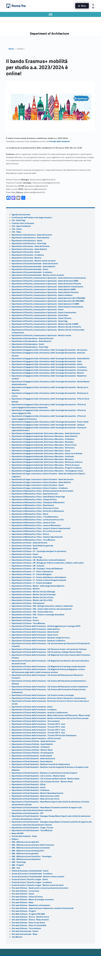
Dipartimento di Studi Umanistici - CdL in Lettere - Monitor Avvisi (38, 776)
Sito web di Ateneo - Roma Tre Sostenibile (29, 925)
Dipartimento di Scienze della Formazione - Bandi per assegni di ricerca (41, 637)
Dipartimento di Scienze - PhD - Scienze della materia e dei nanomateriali (41, 609)
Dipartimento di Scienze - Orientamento (28, 603)
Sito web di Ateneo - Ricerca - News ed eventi (30, 919)
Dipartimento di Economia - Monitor (26, 257)
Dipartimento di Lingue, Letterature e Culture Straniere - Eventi (38, 485)
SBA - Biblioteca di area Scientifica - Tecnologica (32, 856)
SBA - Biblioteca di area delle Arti (25, 842)
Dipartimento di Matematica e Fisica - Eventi (30, 514)
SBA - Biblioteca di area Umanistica (26, 859)
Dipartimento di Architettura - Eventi (27, 240)
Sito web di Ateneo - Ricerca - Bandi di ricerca (30, 917)
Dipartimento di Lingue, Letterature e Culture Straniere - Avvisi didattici (41, 482)
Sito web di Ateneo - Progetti (24, 911)
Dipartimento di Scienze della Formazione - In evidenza (34, 709)
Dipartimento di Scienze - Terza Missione (28, 623)
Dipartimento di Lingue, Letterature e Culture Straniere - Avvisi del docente (43, 479)
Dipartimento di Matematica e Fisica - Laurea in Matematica (36, 525)
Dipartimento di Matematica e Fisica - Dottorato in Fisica (35, 508)
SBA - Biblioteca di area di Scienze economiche (31, 847)
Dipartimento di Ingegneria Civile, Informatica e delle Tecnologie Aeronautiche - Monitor (48, 373)
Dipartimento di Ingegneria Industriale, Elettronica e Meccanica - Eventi (41, 450)
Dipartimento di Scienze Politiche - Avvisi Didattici (32, 744)
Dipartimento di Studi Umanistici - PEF (27, 813)
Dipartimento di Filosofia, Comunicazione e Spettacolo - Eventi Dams (40, 315)
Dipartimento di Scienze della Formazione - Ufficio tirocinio (36, 738)
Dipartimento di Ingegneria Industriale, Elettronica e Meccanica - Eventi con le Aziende (47, 453)
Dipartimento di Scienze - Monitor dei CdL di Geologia (34, 594)
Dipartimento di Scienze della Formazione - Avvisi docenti (35, 632)
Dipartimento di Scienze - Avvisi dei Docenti (29, 542)
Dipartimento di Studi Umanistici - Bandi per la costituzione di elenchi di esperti (44, 773)
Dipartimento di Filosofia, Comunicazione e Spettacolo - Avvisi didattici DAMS (44, 289)
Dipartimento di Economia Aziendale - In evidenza (32, 272)
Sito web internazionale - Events (25, 931)
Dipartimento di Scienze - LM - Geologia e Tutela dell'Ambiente (37, 568)
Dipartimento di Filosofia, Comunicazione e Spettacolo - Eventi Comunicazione (44, 312)
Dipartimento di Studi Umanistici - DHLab (28, 784)
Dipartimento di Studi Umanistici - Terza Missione (32, 830)
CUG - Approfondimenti (21, 226)
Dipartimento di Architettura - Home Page (29, 243)
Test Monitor (17, 937)
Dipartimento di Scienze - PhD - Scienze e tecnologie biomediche (38, 614)
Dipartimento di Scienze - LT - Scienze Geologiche (32, 583)
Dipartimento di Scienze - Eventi (25, 554)
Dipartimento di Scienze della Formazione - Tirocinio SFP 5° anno (38, 732)
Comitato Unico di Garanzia (23, 223)
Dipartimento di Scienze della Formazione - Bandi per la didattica (38, 640)
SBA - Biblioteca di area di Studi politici (28, 850)
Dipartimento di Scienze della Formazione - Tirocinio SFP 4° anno (38, 730)
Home (11, 48)
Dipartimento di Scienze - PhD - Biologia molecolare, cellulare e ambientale (42, 606)
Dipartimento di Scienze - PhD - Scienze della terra (32, 611)
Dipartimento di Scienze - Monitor (26, 588)
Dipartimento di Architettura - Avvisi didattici (30, 237)
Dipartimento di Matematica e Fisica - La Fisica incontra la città (38, 519)
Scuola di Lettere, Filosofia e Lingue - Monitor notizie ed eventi (38, 885)
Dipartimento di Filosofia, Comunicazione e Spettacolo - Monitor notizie (41, 335)
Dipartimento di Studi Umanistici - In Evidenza (30, 790)
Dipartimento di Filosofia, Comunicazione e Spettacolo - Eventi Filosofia (41, 318)
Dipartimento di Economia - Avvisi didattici (29, 249)
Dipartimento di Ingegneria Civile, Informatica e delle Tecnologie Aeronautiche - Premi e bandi (50, 422)
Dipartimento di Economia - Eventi (26, 252)
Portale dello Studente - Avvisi (24, 836)
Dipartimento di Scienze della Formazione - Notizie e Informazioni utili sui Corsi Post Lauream (50, 718)
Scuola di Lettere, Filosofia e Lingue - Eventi (30, 879)
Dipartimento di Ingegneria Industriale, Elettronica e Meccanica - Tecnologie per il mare (47, 470)
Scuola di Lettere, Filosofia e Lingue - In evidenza (32, 882)
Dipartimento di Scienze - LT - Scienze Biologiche (31, 574)
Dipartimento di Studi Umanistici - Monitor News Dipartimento (37, 793)
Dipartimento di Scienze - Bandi (25, 548)
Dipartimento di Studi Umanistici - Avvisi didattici (32, 761)
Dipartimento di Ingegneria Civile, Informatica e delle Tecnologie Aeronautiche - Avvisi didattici (51, 358)
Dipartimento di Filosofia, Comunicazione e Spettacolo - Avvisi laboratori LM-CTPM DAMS (48, 298)
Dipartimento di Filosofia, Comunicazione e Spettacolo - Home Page (39, 321)
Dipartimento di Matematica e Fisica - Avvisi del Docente (35, 493)
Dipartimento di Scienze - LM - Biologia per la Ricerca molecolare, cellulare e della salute (48, 563)
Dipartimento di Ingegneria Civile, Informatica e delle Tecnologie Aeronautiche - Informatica (49, 370)
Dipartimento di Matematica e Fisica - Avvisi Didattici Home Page (38, 496)
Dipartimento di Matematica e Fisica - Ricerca (30, 534)
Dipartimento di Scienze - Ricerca (25, 620)
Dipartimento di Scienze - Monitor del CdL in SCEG (32, 600)
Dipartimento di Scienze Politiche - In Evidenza (31, 747)
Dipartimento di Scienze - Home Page (27, 557)
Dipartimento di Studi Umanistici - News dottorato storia (35, 798)
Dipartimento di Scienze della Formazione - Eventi (32, 706)
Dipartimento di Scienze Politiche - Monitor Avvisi (32, 750)
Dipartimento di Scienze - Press (24, 617)
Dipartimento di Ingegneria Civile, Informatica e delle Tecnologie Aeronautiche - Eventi (47, 364)
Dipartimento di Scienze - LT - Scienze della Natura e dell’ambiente (39, 577)
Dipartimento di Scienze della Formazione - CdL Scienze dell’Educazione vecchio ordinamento (50, 686)
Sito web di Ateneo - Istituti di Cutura (27, 896)
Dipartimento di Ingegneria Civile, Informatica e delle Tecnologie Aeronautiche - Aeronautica (49, 350)
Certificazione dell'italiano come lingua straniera (32, 217)
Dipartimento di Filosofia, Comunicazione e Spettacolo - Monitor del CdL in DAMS (45, 324)
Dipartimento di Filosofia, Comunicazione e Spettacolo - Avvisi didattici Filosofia (45, 292)
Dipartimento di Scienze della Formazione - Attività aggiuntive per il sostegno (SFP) (46, 626)
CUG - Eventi (17, 229)
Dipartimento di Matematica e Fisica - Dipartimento (33, 505)
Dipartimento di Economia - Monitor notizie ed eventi (34, 260)
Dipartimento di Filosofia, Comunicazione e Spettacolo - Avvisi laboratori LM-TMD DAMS (48, 301)
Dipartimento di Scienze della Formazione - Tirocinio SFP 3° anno (38, 727)
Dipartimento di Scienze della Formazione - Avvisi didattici (36, 629)
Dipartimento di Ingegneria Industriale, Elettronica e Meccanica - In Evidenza (43, 439)
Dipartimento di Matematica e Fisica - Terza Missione (33, 540)
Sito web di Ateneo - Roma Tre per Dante (28, 922)
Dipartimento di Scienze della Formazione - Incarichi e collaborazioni (40, 712)
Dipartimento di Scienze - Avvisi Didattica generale (32, 545)
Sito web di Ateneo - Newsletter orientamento (31, 905)
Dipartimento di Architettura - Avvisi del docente (32, 235)
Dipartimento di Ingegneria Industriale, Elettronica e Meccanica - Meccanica (43, 459)
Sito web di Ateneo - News (22, 902)
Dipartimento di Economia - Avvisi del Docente (31, 246)
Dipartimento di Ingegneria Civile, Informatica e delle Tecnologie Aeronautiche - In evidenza (49, 367)
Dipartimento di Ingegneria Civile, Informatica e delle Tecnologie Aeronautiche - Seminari (48, 424)
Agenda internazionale (21, 214)
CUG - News (16, 232)
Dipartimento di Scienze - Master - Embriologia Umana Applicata (38, 586)
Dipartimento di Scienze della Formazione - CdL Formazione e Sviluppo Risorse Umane (47, 652)
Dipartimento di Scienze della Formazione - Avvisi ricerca (35, 635)
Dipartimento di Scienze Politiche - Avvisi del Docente (34, 741)
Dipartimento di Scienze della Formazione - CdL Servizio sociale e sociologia (43, 695)
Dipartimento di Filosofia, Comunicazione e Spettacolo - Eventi (37, 309)
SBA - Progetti (18, 865)
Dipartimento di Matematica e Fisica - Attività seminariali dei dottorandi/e (42, 491)
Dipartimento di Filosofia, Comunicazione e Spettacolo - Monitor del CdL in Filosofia (46, 327)
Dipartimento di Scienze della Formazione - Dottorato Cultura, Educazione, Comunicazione (49, 698)
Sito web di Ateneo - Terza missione (26, 928)
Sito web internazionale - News (24, 934)
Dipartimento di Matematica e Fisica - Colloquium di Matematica (38, 502)
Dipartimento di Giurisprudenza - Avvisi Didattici (31, 341)
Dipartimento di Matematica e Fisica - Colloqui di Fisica (34, 499)
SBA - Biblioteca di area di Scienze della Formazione (33, 845)
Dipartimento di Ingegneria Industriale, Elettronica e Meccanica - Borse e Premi (44, 445)
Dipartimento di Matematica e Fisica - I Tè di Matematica (35, 516)
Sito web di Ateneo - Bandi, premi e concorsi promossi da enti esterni (40, 888)
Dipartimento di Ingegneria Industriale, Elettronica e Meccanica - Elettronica (43, 447)
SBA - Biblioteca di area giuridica (25, 853)
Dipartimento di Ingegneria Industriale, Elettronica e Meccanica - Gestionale (43, 456)
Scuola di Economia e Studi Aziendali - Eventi (30, 870)
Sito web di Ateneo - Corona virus (25, 891)
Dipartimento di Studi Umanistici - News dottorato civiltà (35, 796)
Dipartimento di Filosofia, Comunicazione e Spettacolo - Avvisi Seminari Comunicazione (47, 306)
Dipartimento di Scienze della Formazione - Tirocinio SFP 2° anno (38, 724)
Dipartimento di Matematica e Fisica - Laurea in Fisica (33, 522)
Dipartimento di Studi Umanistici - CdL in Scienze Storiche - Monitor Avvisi (42, 781)
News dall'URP (18, 833)
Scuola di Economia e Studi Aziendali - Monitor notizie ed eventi (38, 876)
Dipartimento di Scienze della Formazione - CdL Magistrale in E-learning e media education (49, 666)
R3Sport (15, 839)
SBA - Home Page (19, 862)
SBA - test (16, 868)
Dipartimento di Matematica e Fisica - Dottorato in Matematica (38, 511)
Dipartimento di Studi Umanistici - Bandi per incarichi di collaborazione (41, 764)
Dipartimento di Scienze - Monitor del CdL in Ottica (32, 597)
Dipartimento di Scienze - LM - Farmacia (28, 565)
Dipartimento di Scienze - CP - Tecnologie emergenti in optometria (39, 551)
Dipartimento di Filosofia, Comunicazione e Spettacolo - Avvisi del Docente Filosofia (46, 283)
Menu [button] (83, 5)
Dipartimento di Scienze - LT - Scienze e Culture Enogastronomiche (39, 580)
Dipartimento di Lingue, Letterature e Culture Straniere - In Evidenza (40, 488)
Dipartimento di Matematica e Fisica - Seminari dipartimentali (37, 537)
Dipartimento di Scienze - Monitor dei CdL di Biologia (33, 591)
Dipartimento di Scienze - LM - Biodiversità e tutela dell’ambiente (38, 560)
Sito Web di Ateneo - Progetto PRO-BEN (28, 914)
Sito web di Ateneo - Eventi (23, 893)
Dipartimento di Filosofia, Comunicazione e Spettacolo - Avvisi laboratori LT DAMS (45, 304)
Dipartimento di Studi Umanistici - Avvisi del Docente (33, 758)
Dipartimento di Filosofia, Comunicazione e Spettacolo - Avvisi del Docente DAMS (45, 281)
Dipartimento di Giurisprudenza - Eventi (28, 344)
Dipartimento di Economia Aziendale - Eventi (30, 269)
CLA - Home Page (18, 220)
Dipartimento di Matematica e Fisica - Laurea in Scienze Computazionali (41, 528)
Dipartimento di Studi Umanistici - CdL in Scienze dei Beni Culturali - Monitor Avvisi (45, 778)
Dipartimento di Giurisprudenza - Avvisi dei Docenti (32, 338)
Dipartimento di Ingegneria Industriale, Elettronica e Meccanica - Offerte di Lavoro (46, 465)
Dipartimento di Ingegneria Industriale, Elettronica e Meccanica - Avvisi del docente (46, 433)
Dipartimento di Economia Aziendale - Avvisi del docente (35, 263)
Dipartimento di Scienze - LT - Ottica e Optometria (32, 571)
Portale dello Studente (59, 141)
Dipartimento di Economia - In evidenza (28, 255)
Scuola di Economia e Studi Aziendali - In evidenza (32, 873)
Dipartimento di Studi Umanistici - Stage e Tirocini (32, 827)
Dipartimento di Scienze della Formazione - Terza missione (36, 721)
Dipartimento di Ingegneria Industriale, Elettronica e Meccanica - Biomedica (43, 442)
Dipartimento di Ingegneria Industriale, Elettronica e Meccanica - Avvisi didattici (44, 436)
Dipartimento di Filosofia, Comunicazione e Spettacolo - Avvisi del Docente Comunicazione (49, 278)
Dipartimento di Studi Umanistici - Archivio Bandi (32, 755)
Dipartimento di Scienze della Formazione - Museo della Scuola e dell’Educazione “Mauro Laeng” (51, 715)
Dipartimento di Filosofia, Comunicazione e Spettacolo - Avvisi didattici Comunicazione (47, 286)
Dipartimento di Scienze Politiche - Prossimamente (33, 752)
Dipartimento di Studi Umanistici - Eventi (28, 787)
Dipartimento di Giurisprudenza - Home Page (30, 347)
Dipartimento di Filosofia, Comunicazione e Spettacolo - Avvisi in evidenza (42, 295)
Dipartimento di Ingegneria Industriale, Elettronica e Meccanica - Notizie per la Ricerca (47, 462)
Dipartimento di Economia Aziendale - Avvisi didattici (33, 266)
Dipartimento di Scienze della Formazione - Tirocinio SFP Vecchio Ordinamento (44, 735)
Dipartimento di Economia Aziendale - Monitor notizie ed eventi (38, 275)
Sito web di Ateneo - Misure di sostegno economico (33, 899)
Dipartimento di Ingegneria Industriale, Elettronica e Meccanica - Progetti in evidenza (47, 468)
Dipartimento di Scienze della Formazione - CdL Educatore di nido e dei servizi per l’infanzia (49, 649)
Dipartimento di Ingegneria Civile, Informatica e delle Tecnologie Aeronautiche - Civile (47, 361)
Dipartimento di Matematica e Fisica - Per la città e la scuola (36, 531)
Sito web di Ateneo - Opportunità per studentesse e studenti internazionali (43, 908)
